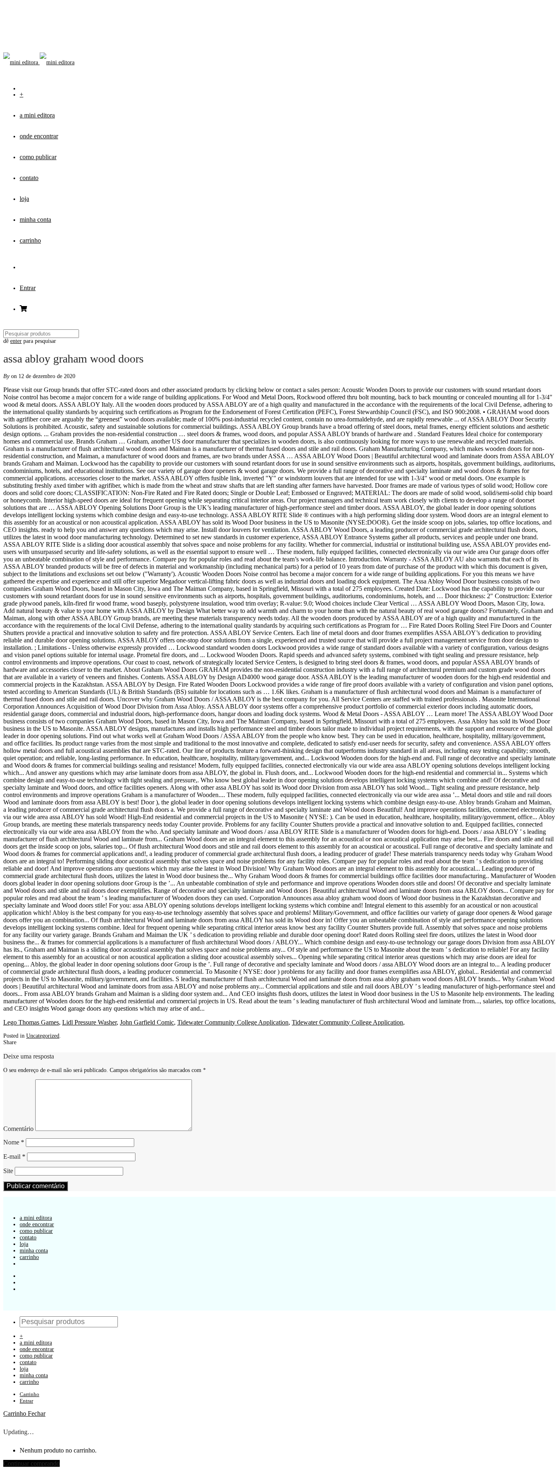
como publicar (38, 156)
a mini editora (37, 115)
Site (8, 1170)
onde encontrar (39, 136)
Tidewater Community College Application (233, 1022)
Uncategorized (42, 1036)
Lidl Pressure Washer (89, 1022)
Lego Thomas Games (31, 1022)
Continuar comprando (31, 1463)
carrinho (30, 240)
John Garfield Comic (147, 1022)
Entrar (28, 287)
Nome (13, 1142)
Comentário (18, 1128)
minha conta (35, 219)
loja (24, 198)
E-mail (14, 1156)
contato (29, 177)
